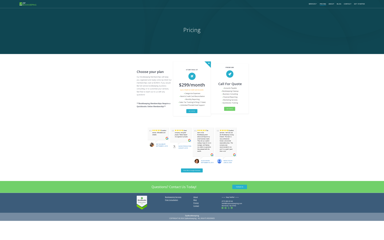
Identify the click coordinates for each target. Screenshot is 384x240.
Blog (339, 4)
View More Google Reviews (191, 170)
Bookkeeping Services (173, 197)
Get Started (359, 4)
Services (312, 4)
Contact (348, 4)
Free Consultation (171, 200)
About (331, 4)
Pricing (323, 4)
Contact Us (239, 187)
